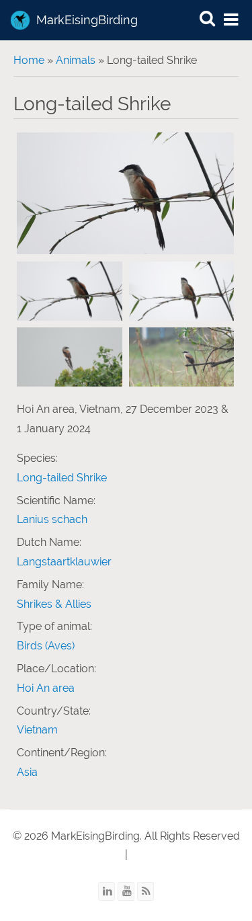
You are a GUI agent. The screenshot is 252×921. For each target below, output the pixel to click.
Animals (75, 60)
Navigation (232, 20)
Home (28, 60)
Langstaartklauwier (64, 561)
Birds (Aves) (46, 645)
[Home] (20, 20)
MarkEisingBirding (87, 20)
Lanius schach (52, 519)
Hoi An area (46, 688)
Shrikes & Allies (54, 604)
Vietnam (37, 729)
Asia (27, 772)
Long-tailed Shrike (62, 477)
